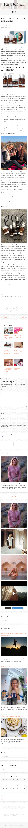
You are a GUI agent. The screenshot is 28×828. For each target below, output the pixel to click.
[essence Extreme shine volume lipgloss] (8, 362)
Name (2, 409)
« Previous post (4, 317)
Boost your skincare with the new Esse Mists (8, 337)
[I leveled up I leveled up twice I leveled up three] (14, 593)
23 (24, 791)
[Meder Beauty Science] (18, 362)
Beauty (22, 23)
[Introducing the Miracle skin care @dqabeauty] (14, 567)
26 (10, 794)
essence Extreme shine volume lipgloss (8, 369)
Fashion (17, 823)
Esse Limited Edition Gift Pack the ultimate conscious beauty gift (8, 353)
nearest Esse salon (16, 286)
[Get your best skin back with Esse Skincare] (14, 37)
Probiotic (2, 27)
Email (2, 413)
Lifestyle (13, 823)
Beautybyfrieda (14, 4)
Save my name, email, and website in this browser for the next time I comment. (13, 426)
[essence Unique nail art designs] (18, 330)
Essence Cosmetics (21, 25)
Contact (21, 823)
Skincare (24, 23)
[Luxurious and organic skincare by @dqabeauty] (14, 515)
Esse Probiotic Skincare (13, 25)
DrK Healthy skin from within (7, 666)
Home (6, 823)
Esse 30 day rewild (7, 25)
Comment (3, 389)
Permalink (8, 27)
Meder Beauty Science (17, 368)
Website (2, 418)
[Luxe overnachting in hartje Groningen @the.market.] (14, 541)
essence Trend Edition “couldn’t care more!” (18, 352)
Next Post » (24, 317)
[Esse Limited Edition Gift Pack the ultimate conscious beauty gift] (8, 345)
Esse (9, 246)
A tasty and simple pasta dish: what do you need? (12, 716)
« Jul (2, 799)
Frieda (6, 23)
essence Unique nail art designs (17, 336)
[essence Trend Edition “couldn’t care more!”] (18, 345)
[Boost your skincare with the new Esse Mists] (8, 330)
